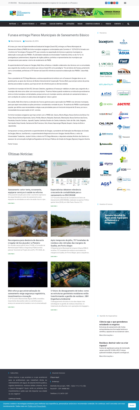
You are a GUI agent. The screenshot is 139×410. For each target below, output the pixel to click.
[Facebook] (106, 3)
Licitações (70, 24)
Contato (117, 24)
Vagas (80, 24)
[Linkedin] (117, 3)
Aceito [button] (132, 405)
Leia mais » (11, 203)
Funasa (11, 46)
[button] (125, 3)
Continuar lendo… (15, 399)
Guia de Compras (56, 24)
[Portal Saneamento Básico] (20, 13)
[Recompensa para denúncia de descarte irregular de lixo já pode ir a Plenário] (27, 224)
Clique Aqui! (54, 377)
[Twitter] (109, 3)
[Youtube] (114, 3)
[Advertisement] (49, 331)
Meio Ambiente (16, 41)
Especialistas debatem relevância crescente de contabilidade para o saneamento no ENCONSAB (66, 192)
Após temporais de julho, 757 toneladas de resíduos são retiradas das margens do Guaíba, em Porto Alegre (59, 3)
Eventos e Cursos (93, 24)
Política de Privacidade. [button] (37, 406)
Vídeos (108, 24)
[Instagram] (112, 3)
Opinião (43, 24)
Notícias (12, 24)
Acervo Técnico (28, 24)
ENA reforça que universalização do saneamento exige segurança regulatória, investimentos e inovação (26, 293)
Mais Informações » (106, 335)
